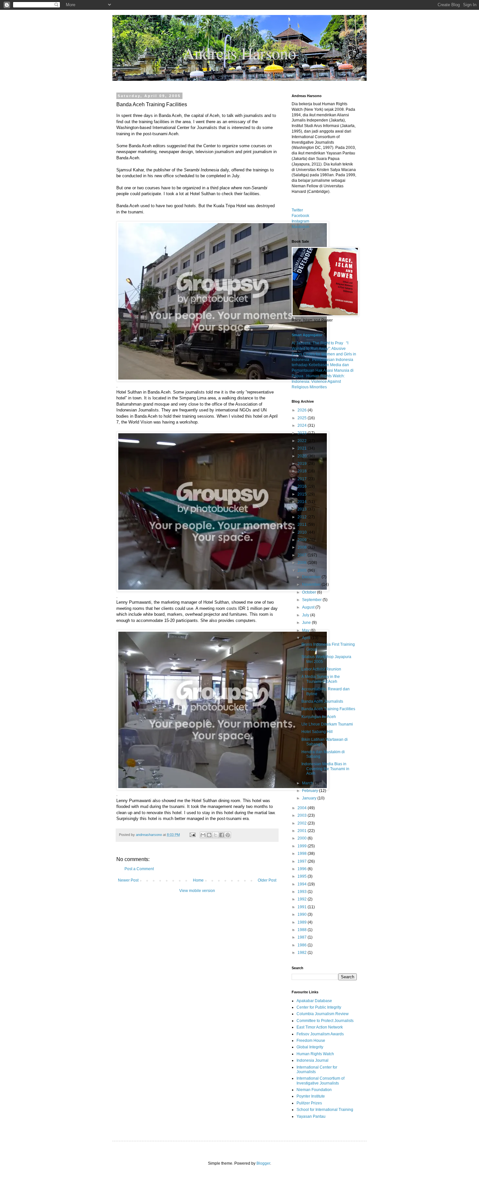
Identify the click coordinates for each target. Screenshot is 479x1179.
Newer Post (128, 880)
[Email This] (203, 835)
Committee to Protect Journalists (325, 1020)
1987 (303, 937)
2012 (303, 517)
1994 (303, 884)
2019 (303, 463)
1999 (303, 846)
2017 (303, 479)
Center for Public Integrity (319, 1007)
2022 (303, 441)
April (306, 638)
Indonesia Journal (312, 1060)
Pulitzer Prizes (309, 1103)
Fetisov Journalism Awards (320, 1034)
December (312, 577)
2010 (303, 532)
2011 (303, 524)
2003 (303, 815)
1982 (303, 952)
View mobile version (197, 890)
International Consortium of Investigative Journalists (320, 1080)
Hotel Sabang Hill (317, 731)
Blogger (263, 1163)
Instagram (300, 221)
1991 (303, 907)
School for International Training (325, 1109)
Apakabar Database (314, 1001)
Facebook (300, 215)
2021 (303, 448)
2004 (303, 808)
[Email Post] (192, 835)
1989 (303, 922)
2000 (303, 838)
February (310, 790)
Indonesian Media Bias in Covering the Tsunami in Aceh (325, 769)
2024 (303, 425)
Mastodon (300, 226)
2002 (303, 823)
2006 (303, 562)
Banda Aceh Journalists (322, 701)
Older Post (267, 880)
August (308, 607)
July (306, 615)
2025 (303, 418)
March (308, 783)
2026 (303, 410)
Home (198, 880)
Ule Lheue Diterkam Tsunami (327, 724)
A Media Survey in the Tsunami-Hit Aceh (320, 678)
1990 (303, 914)
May (306, 630)
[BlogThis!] (209, 835)
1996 (303, 869)
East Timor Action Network (320, 1027)
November (312, 584)
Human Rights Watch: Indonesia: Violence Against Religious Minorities (318, 381)
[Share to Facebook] (221, 835)
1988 (303, 929)
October (309, 592)
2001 (303, 830)
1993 (303, 891)
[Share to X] (215, 835)
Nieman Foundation (314, 1089)
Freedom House (311, 1040)
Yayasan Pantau (311, 1116)
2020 (303, 456)
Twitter (297, 210)
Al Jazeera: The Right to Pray (317, 343)
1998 (303, 853)
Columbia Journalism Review (323, 1014)
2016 (303, 486)
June (307, 622)
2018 (303, 471)
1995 (303, 876)
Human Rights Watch (315, 1054)
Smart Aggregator (307, 335)
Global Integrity (310, 1047)
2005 (303, 570)
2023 (303, 433)
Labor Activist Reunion (321, 669)
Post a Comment (139, 869)
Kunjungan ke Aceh (318, 716)
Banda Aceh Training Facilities (328, 709)
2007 (303, 555)
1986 (303, 945)
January (309, 798)
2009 (303, 540)
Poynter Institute (311, 1096)
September (312, 599)
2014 (303, 501)
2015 (303, 494)
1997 (303, 861)
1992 (303, 899)
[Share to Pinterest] (228, 835)
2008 (303, 547)
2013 (303, 509)
